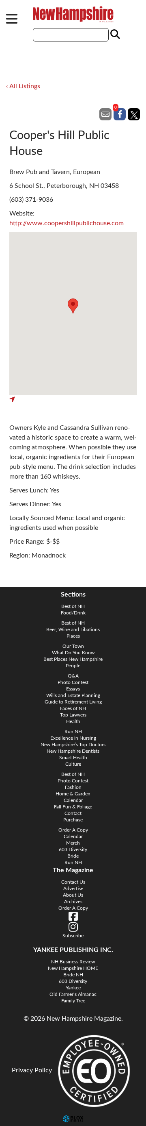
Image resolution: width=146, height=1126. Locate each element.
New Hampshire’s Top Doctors (73, 744)
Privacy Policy (32, 1070)
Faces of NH (73, 708)
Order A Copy (73, 830)
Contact (73, 813)
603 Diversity (73, 849)
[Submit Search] (114, 34)
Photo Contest (73, 682)
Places (73, 636)
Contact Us (73, 882)
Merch (73, 843)
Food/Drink (73, 612)
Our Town (73, 646)
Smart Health (73, 757)
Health (73, 721)
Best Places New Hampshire (73, 659)
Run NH (73, 731)
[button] (73, 306)
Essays (73, 688)
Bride (73, 856)
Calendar (73, 800)
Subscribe (73, 935)
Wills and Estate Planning (73, 695)
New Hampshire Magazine (73, 14)
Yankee (73, 987)
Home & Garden (73, 793)
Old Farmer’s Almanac (73, 994)
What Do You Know (73, 652)
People (73, 665)
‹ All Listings (23, 86)
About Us (73, 895)
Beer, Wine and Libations (73, 629)
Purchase (73, 819)
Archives (73, 901)
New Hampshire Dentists (73, 751)
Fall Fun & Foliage (73, 806)
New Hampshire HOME (73, 968)
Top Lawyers (73, 714)
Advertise (73, 888)
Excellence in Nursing (73, 738)
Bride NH (73, 974)
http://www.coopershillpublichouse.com (66, 223)
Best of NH (73, 606)
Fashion (73, 787)
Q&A (73, 675)
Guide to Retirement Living (73, 701)
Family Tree (73, 1000)
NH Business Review (73, 961)
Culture (73, 764)
